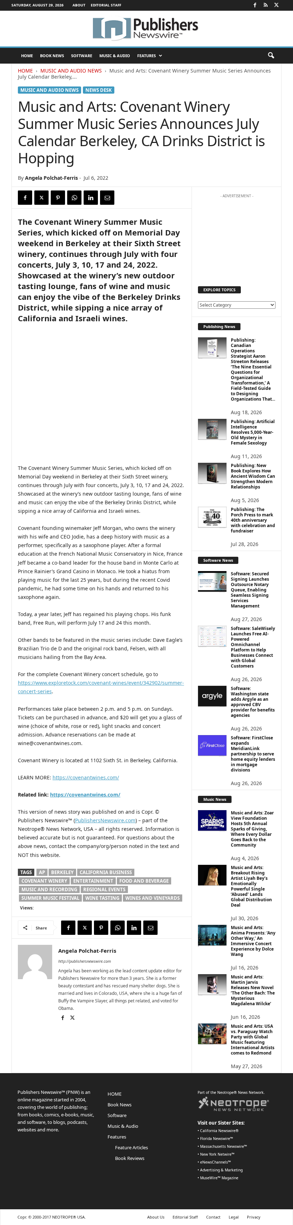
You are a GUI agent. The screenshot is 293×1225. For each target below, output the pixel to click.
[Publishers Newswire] (146, 28)
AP (42, 872)
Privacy (253, 1217)
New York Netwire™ (217, 1154)
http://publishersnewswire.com (84, 961)
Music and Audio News (71, 70)
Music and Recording (49, 889)
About (79, 5)
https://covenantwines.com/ (86, 777)
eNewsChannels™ (215, 1162)
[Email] (107, 197)
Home (25, 70)
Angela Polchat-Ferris (51, 177)
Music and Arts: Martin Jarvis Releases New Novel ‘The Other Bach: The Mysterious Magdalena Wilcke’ (253, 990)
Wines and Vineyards (152, 898)
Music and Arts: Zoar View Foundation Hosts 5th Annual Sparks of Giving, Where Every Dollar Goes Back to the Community (252, 829)
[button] (271, 56)
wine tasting (102, 898)
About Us (155, 1217)
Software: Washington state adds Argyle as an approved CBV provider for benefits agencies (253, 701)
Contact (213, 1217)
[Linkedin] (91, 197)
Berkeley (62, 872)
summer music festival (50, 898)
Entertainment (93, 881)
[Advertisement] (237, 237)
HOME (27, 55)
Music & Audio (114, 55)
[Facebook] (254, 5)
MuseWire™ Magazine (219, 1177)
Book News (52, 55)
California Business (106, 872)
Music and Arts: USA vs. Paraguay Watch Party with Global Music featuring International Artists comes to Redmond (252, 1039)
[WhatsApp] (74, 197)
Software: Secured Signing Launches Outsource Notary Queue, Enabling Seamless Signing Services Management (250, 590)
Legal (234, 1217)
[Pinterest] (58, 197)
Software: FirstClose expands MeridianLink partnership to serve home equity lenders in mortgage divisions (253, 754)
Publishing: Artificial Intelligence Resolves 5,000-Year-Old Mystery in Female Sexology (253, 432)
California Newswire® (219, 1130)
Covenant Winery (44, 881)
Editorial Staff (106, 5)
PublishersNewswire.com (105, 820)
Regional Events (104, 889)
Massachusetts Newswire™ (223, 1146)
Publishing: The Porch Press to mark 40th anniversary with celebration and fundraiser (253, 520)
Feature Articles (131, 1147)
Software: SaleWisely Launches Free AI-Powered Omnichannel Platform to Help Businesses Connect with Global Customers (253, 647)
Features (146, 55)
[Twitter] (276, 5)
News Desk (98, 90)
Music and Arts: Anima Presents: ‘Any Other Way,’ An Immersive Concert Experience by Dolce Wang (253, 940)
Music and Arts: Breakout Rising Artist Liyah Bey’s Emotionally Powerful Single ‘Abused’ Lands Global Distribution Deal (251, 886)
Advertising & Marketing (221, 1169)
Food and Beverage (144, 881)
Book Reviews (129, 1158)
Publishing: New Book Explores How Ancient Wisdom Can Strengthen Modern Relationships (253, 476)
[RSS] (265, 5)
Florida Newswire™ (216, 1138)
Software (81, 55)
